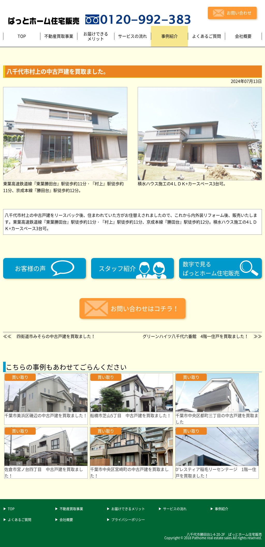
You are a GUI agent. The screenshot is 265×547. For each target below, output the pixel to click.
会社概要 (66, 520)
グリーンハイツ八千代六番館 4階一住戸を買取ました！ (195, 336)
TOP (11, 509)
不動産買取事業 (71, 509)
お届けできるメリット (128, 509)
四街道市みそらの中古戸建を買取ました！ (56, 336)
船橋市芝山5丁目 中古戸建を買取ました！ (130, 415)
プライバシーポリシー (128, 520)
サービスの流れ (175, 509)
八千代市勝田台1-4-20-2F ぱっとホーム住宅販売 (224, 534)
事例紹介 (221, 509)
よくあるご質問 (19, 520)
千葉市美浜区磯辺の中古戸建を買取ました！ (45, 415)
